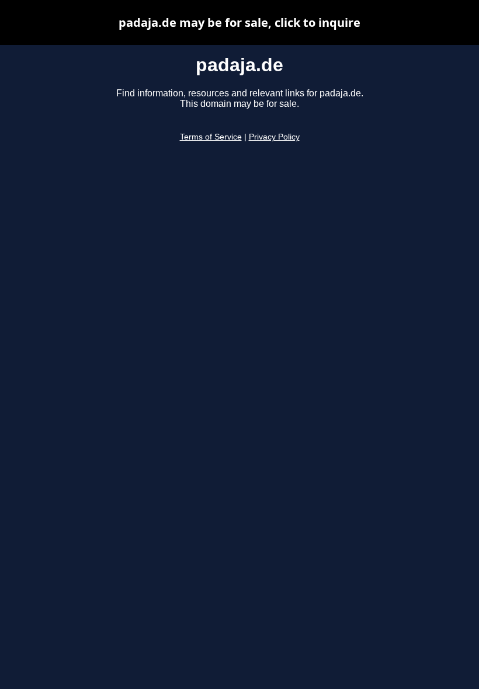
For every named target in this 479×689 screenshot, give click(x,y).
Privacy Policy (274, 137)
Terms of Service (211, 137)
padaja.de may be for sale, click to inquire (239, 22)
